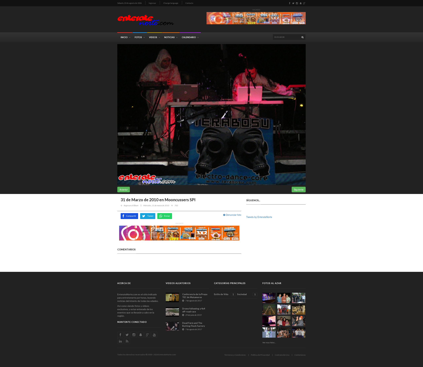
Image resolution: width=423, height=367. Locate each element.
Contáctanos (300, 355)
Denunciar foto (233, 214)
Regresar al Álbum (131, 205)
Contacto (189, 3)
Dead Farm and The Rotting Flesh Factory (193, 324)
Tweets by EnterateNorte (259, 217)
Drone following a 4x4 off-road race (193, 310)
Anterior (123, 189)
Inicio (124, 37)
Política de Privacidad (260, 355)
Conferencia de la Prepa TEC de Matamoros (194, 296)
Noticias (169, 37)
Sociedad (246, 294)
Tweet (150, 216)
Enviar (167, 216)
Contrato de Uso (282, 355)
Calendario (189, 37)
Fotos (138, 37)
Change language (170, 3)
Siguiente (299, 189)
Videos (153, 37)
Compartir (131, 216)
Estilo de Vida (224, 294)
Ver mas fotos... (269, 342)
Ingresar (152, 3)
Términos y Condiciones (235, 355)
